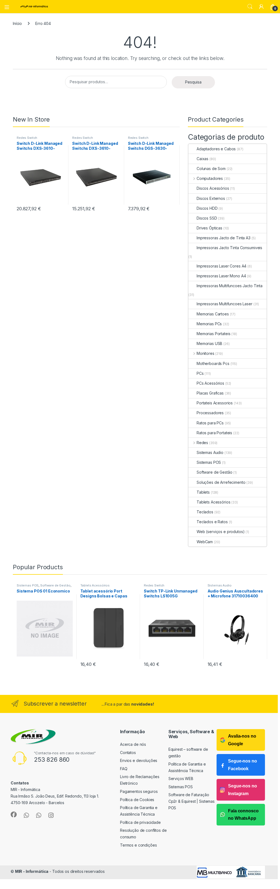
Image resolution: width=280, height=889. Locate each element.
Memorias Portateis (213, 333)
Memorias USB (209, 343)
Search (250, 7)
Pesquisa (193, 82)
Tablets (203, 492)
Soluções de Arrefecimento (221, 482)
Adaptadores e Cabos (216, 148)
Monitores (205, 353)
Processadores (210, 412)
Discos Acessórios (213, 188)
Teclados (205, 512)
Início (17, 23)
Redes (202, 442)
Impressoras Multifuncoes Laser (224, 303)
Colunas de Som (211, 168)
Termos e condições (138, 845)
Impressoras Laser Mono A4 (221, 276)
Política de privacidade (140, 822)
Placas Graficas (210, 393)
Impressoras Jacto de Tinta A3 (223, 237)
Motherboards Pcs (213, 363)
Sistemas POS (209, 462)
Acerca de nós (133, 744)
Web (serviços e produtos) (221, 531)
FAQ (123, 768)
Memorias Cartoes (213, 314)
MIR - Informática (32, 871)
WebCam (205, 541)
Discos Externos (211, 198)
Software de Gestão (214, 472)
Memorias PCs (209, 323)
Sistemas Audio (210, 452)
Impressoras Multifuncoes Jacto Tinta (229, 285)
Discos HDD (207, 208)
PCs (200, 373)
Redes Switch (27, 138)
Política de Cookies (137, 799)
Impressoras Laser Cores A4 (221, 266)
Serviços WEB (180, 778)
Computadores (210, 178)
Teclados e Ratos (212, 521)
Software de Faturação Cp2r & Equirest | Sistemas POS (191, 801)
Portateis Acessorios (215, 403)
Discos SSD (207, 218)
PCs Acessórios (210, 383)
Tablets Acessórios (213, 502)
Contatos (128, 752)
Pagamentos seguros (139, 791)
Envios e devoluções (138, 760)
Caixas (202, 158)
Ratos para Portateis (214, 432)
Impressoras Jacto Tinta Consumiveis (229, 247)
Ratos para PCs (210, 423)
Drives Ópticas (209, 228)
